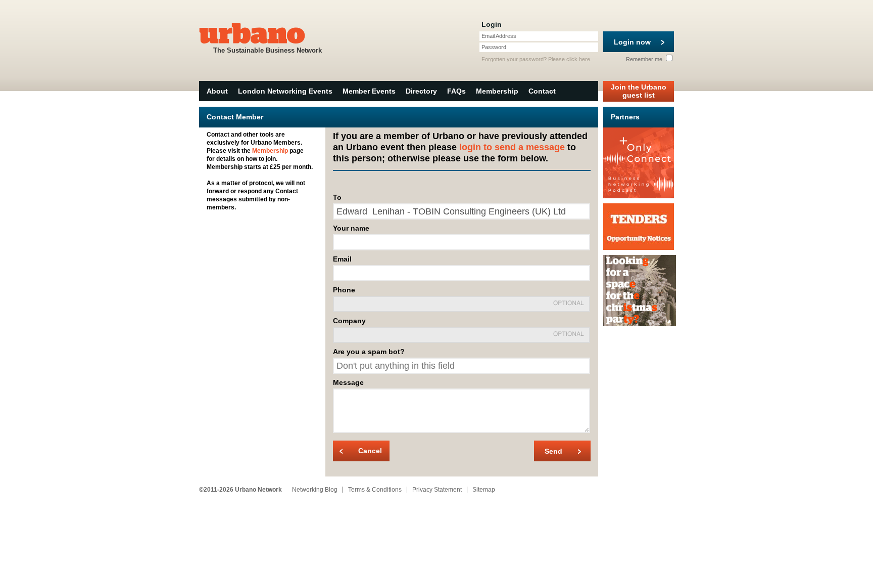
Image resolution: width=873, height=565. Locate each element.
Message (348, 382)
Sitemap (483, 489)
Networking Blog (314, 489)
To (337, 197)
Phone (344, 289)
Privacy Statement (437, 489)
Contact (542, 91)
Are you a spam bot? (369, 351)
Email (342, 259)
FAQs (456, 91)
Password (493, 47)
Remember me (645, 59)
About (217, 91)
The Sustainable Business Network (267, 50)
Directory (421, 91)
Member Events (369, 91)
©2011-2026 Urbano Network (240, 489)
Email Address (498, 36)
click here (578, 59)
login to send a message (512, 147)
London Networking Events (285, 91)
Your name (351, 228)
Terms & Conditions (375, 489)
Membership (497, 91)
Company (349, 320)
